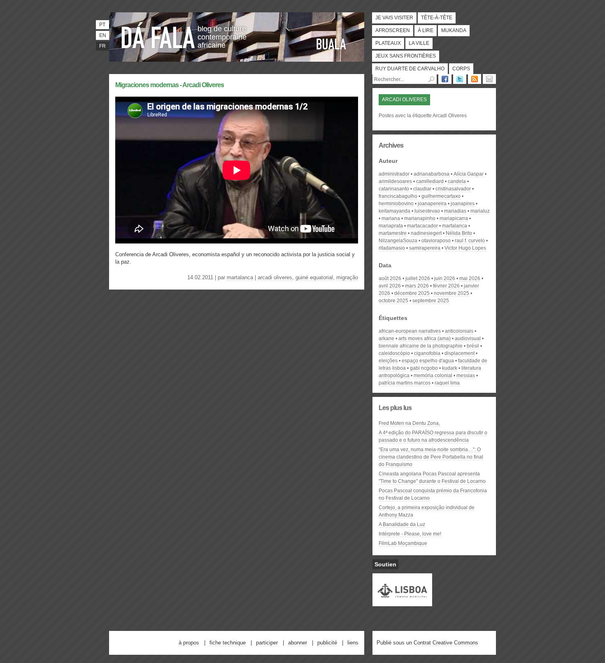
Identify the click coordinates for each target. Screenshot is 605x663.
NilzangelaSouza (398, 240)
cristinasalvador (453, 189)
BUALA (331, 44)
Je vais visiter (394, 18)
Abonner (297, 643)
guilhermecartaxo (441, 196)
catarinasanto (394, 189)
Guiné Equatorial (314, 277)
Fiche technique (227, 643)
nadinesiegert (426, 233)
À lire (425, 30)
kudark (449, 368)
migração (347, 277)
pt (102, 25)
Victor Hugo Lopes (465, 248)
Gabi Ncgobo (424, 368)
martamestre (393, 233)
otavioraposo (436, 240)
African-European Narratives (410, 331)
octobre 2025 (393, 301)
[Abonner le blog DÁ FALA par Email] (489, 79)
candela (457, 181)
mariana (391, 218)
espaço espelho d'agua (428, 361)
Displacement (459, 353)
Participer (267, 643)
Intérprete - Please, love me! (410, 534)
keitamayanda (394, 211)
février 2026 (446, 286)
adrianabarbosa (431, 174)
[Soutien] (402, 602)
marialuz (480, 211)
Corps (461, 69)
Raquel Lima (447, 383)
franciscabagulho (398, 196)
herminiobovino (396, 203)
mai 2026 (469, 278)
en (102, 35)
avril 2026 (390, 286)
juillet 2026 (417, 278)
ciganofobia (427, 353)
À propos (189, 643)
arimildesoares (395, 181)
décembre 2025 (412, 293)
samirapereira (424, 248)
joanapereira (432, 203)
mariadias (455, 211)
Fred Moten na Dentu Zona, (409, 423)
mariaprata (391, 226)
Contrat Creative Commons (446, 643)
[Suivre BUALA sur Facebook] (444, 79)
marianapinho (419, 218)
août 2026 (390, 278)
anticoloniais (459, 331)
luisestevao (427, 211)
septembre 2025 (430, 301)
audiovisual (468, 338)
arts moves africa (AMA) (424, 338)
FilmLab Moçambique (403, 543)
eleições (388, 361)
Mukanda (453, 30)
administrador (394, 174)
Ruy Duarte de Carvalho (409, 69)
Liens (352, 643)
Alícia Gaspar (469, 174)
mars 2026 (417, 286)
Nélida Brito (459, 233)
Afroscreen (392, 30)
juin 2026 (444, 278)
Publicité (327, 643)
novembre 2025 (451, 293)
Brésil (473, 346)
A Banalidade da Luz (402, 524)
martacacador (422, 226)
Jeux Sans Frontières (405, 56)
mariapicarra (454, 218)
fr (102, 46)
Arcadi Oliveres (275, 277)
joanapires (463, 203)
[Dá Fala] (158, 35)
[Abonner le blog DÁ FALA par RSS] (474, 79)
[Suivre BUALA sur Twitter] (459, 79)
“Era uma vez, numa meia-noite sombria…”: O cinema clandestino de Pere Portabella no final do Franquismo (431, 457)
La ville (419, 43)
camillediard (430, 181)
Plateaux (388, 43)
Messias (465, 375)
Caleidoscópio (394, 353)
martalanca (240, 277)
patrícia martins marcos (404, 383)
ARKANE (386, 338)
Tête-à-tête (436, 18)
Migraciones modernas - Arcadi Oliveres (169, 84)
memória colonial (433, 375)
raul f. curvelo (470, 240)
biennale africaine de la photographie (421, 346)
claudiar (422, 189)
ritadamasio (392, 248)
